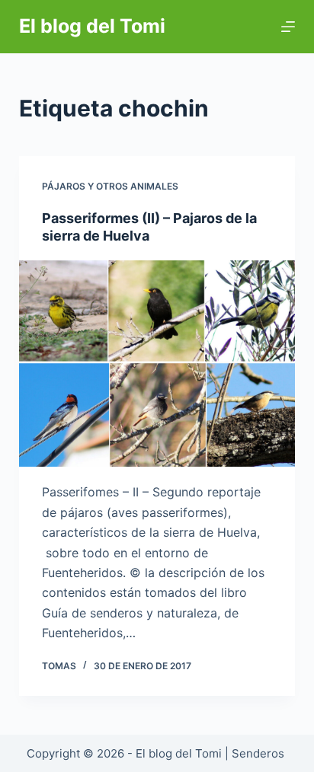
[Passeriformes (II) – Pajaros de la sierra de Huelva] (157, 363)
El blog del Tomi (92, 25)
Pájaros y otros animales (110, 186)
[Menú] (288, 26)
